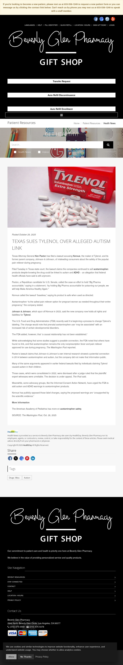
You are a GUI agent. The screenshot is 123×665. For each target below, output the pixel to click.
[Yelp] (113, 19)
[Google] (101, 19)
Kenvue (76, 255)
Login (111, 25)
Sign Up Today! (99, 25)
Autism (27, 477)
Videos (45, 151)
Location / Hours (82, 25)
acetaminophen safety (70, 408)
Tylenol (27, 314)
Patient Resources (91, 123)
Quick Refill (66, 25)
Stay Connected (15, 581)
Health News (24, 151)
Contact (11, 586)
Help (40, 25)
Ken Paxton (40, 255)
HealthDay (27, 445)
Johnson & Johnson (21, 311)
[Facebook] (96, 19)
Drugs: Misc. (14, 477)
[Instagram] (107, 19)
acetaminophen (101, 268)
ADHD (77, 272)
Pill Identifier (51, 25)
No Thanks (26, 657)
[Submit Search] (108, 144)
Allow (11, 657)
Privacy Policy (14, 600)
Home (77, 123)
